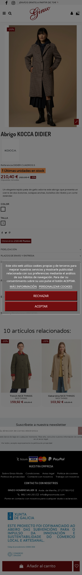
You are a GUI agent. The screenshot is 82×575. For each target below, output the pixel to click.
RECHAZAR (41, 296)
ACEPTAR (41, 306)
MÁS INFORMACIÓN (23, 286)
